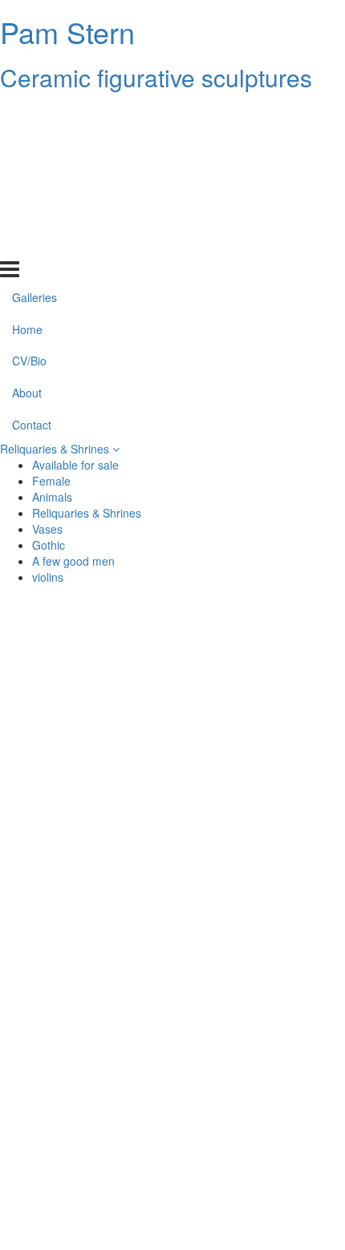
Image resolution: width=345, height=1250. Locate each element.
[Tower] (257, 1114)
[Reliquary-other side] (88, 1075)
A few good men (73, 561)
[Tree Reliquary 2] (257, 998)
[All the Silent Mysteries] (257, 652)
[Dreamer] (257, 960)
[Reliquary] (88, 729)
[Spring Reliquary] (88, 1152)
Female (51, 481)
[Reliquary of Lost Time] (257, 1190)
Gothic (48, 545)
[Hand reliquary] (257, 1037)
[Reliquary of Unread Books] (257, 883)
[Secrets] (257, 1152)
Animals (52, 497)
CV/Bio (29, 179)
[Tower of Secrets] (257, 844)
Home (27, 147)
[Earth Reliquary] (257, 729)
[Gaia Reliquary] (257, 767)
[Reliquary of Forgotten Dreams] (88, 767)
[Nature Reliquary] (88, 998)
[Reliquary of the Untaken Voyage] (88, 1037)
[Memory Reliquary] (88, 1114)
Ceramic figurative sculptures (156, 77)
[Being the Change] (88, 960)
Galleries (34, 115)
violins (47, 577)
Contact (31, 243)
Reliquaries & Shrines (56, 449)
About (27, 211)
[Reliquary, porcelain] (88, 1190)
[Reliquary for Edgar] (257, 690)
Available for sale (75, 465)
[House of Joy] (88, 806)
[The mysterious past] (88, 690)
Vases (47, 529)
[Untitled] (88, 844)
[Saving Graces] (257, 806)
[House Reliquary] (257, 921)
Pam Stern (67, 31)
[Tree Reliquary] (257, 1075)
